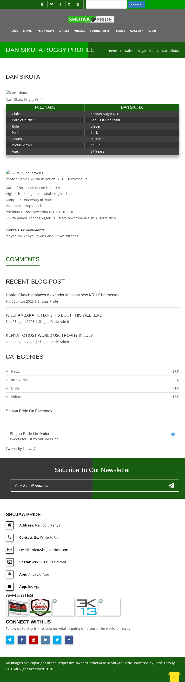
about (153, 31)
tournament (100, 31)
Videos (79, 31)
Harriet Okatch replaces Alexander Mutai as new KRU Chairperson (62, 295)
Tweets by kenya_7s (21, 448)
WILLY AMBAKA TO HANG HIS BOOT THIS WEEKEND (54, 315)
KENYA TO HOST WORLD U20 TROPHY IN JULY (49, 335)
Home (13, 31)
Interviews (45, 31)
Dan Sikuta (170, 50)
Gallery (136, 31)
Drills (64, 31)
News (27, 31)
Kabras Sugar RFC (139, 50)
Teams (120, 31)
